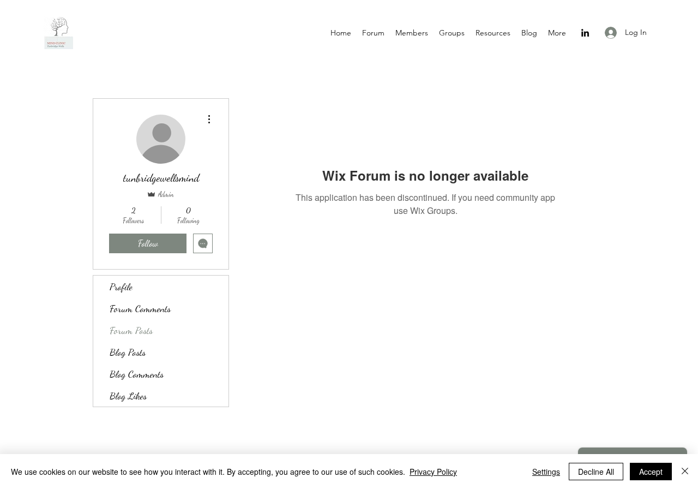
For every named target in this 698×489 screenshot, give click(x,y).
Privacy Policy (433, 471)
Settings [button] (546, 471)
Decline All (596, 471)
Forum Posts (131, 330)
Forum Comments (140, 308)
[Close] (684, 471)
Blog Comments (137, 374)
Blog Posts (128, 352)
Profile (121, 287)
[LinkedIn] (585, 32)
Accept (651, 471)
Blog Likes (128, 396)
